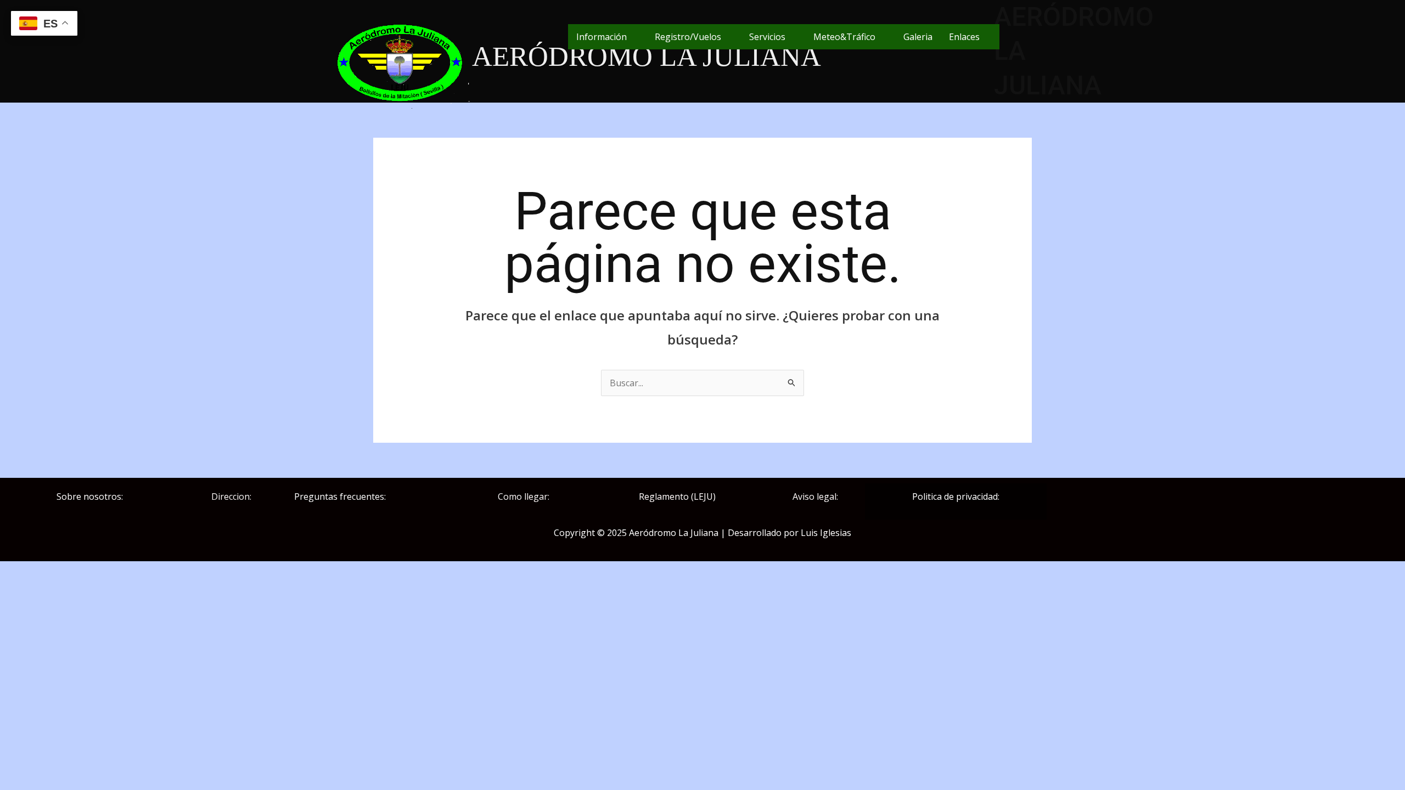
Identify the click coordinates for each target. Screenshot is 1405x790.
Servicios (767, 37)
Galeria (917, 37)
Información (601, 37)
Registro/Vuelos (688, 37)
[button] (607, 36)
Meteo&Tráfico (844, 37)
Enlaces (964, 37)
